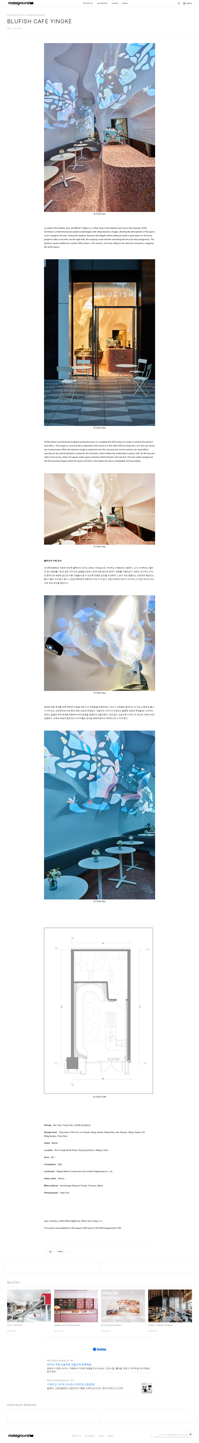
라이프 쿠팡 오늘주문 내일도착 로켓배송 (69, 1364)
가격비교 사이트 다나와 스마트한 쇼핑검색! (71, 1384)
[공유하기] (190, 1434)
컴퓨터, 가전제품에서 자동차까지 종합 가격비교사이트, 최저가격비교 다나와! (85, 1388)
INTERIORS (102, 3)
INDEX (125, 3)
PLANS (115, 3)
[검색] (179, 3)
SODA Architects (83, 1125)
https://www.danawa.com (58, 1380)
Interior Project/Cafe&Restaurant (26, 15)
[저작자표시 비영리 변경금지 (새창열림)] (69, 1252)
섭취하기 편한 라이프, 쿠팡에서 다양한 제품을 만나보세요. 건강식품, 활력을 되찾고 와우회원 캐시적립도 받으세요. (98, 1370)
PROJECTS (88, 3)
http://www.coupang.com (58, 1360)
